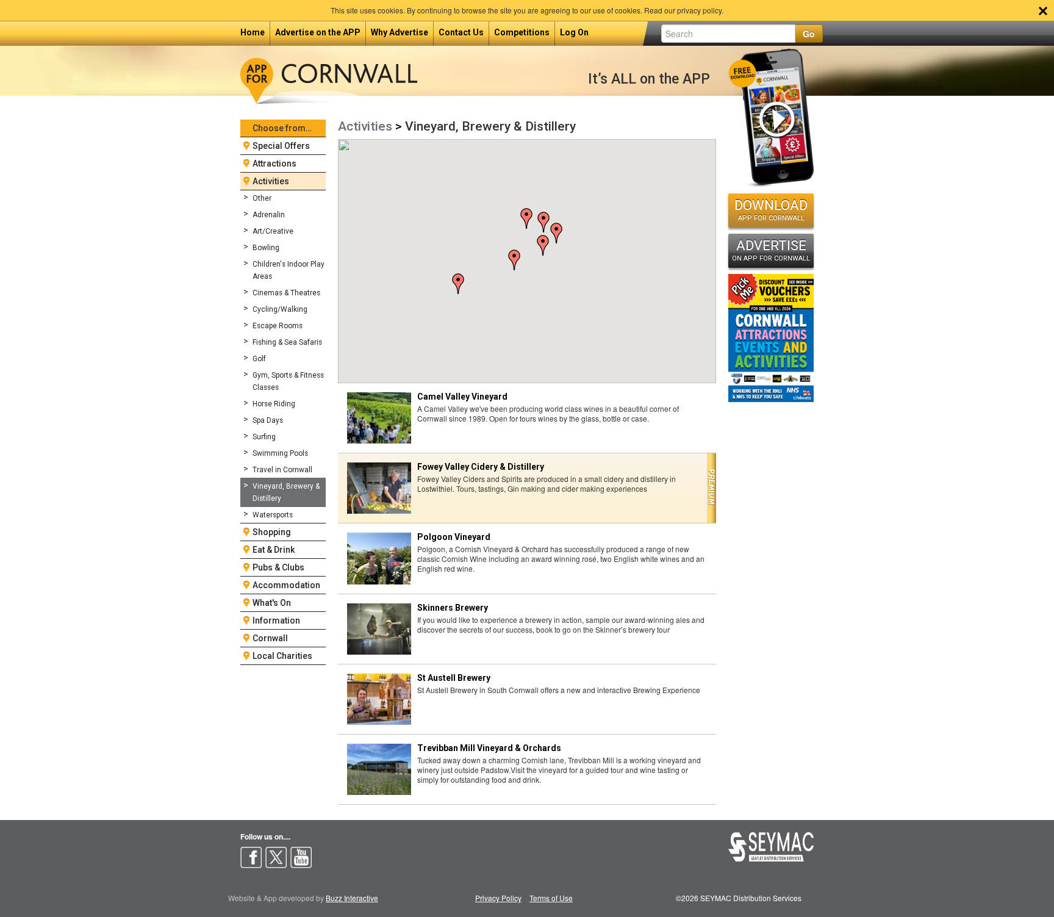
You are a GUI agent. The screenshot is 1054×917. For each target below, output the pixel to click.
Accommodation (286, 585)
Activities (271, 181)
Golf (259, 358)
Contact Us (461, 32)
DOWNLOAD (771, 210)
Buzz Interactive (352, 898)
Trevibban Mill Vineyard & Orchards (489, 748)
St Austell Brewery (453, 678)
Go (809, 33)
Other (262, 198)
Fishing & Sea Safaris (287, 342)
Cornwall (270, 638)
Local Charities (282, 656)
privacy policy (699, 10)
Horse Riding (274, 404)
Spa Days (268, 420)
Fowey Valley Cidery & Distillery (480, 467)
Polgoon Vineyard (453, 537)
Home (252, 32)
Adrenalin (269, 214)
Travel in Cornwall (282, 470)
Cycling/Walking (280, 309)
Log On (574, 32)
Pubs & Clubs (278, 567)
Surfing (264, 437)
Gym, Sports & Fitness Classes (288, 381)
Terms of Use (551, 898)
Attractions (274, 163)
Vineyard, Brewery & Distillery (286, 492)
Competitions (522, 32)
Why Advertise (399, 32)
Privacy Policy (498, 898)
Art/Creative (273, 231)
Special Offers (281, 146)
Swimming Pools (280, 453)
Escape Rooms (278, 326)
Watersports (273, 515)
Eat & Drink (274, 550)
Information (276, 620)
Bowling (266, 247)
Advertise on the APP (317, 32)
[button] (543, 222)
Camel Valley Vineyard (462, 396)
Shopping (272, 532)
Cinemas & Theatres (286, 293)
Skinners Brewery (452, 608)
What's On (272, 603)
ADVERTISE (771, 250)
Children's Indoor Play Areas (288, 270)
